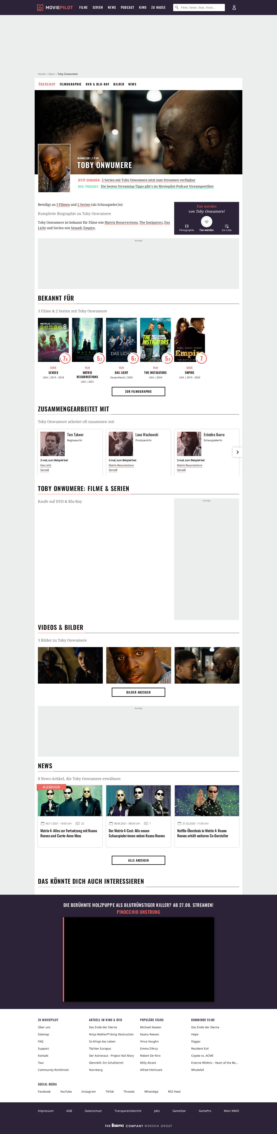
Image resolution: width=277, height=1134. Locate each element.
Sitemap (43, 1034)
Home (41, 74)
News (132, 84)
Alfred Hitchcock (151, 1070)
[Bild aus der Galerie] (70, 666)
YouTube (66, 1091)
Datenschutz (93, 1111)
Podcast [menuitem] (127, 7)
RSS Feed (174, 1091)
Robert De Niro (150, 1055)
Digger (196, 1041)
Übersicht (47, 84)
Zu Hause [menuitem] (158, 7)
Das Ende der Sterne (103, 1027)
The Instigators (151, 222)
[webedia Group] (138, 1126)
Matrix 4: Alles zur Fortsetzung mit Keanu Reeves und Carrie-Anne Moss (68, 833)
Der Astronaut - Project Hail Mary (111, 1055)
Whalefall (197, 1070)
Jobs (157, 1111)
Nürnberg (96, 1070)
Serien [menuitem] (98, 7)
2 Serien (83, 204)
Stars (51, 74)
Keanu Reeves (149, 1034)
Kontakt (43, 1055)
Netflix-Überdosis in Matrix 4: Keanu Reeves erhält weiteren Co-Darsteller (202, 833)
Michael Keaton (150, 1027)
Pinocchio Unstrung (138, 912)
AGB (69, 1111)
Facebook (44, 1091)
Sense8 (76, 228)
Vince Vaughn (149, 1041)
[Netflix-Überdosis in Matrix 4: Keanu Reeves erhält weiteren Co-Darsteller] (207, 800)
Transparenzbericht (128, 1111)
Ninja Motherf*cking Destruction (111, 1034)
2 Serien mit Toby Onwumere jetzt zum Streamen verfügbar (148, 180)
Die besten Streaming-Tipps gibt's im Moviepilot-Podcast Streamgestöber (157, 186)
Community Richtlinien (53, 1070)
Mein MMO (231, 1111)
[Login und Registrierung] (234, 7)
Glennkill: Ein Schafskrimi (106, 1063)
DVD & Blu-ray (98, 84)
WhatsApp (151, 1091)
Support (43, 1048)
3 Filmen (63, 204)
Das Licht (121, 372)
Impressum (46, 1111)
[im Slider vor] (237, 452)
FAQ (40, 1041)
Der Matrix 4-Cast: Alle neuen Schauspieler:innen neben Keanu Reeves (137, 833)
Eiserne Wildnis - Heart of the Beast (215, 1063)
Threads (129, 1091)
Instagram (89, 1091)
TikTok (109, 1091)
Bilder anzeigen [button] (138, 692)
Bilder (118, 84)
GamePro (205, 1111)
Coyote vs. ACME (202, 1055)
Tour (41, 1063)
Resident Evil (200, 1048)
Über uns (44, 1027)
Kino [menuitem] (142, 7)
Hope (194, 1034)
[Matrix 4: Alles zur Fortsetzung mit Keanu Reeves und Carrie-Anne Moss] (70, 800)
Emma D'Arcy (149, 1048)
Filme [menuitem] (83, 7)
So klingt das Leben (102, 1041)
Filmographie (71, 84)
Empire (89, 228)
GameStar (179, 1111)
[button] (186, 227)
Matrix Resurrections (121, 222)
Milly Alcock (148, 1063)
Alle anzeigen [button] (138, 860)
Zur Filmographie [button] (138, 391)
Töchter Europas (100, 1048)
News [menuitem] (112, 7)
